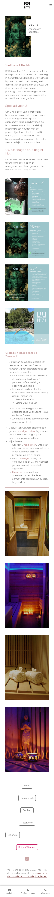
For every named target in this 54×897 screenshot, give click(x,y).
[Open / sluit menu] (50, 5)
